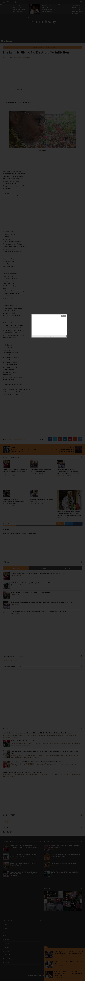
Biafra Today (51, 336)
